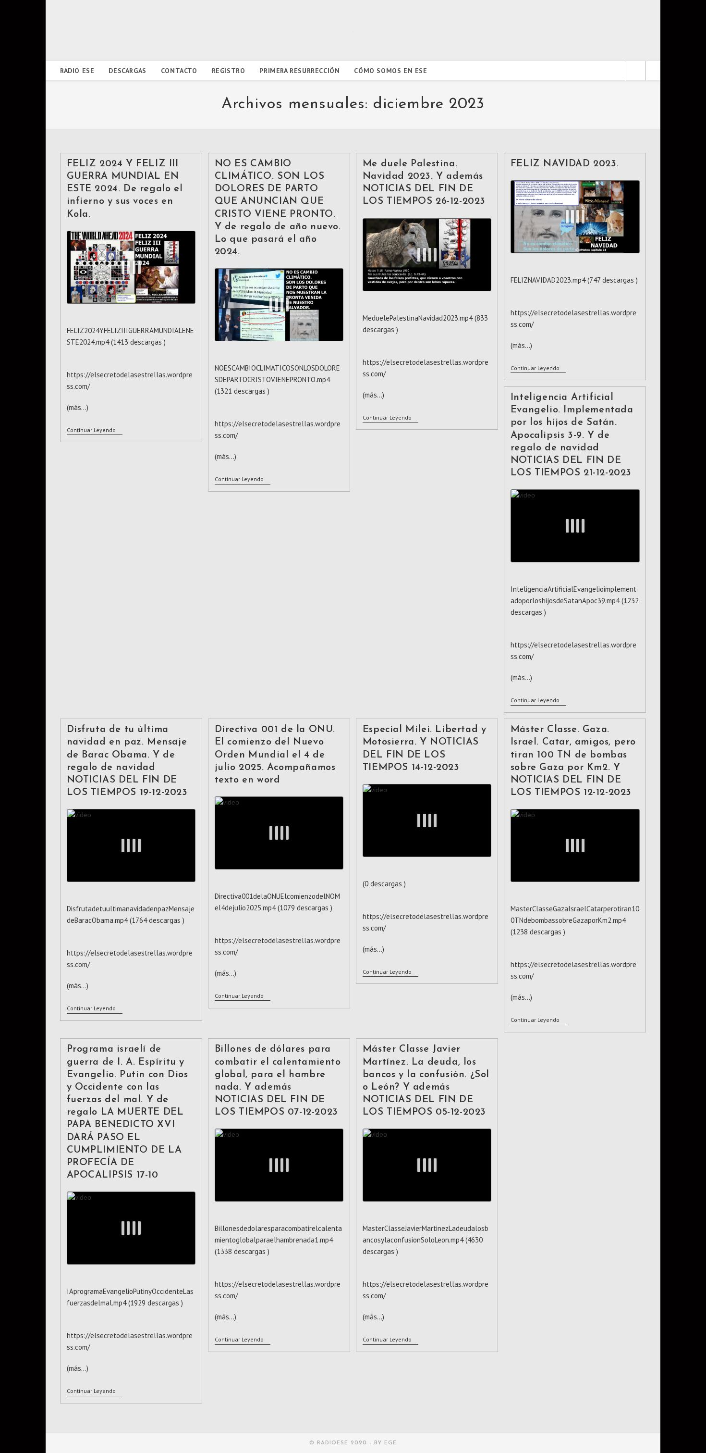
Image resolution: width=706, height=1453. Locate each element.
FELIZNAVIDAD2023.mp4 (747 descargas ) (574, 280)
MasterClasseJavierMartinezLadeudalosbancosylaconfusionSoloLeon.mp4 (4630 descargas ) (425, 1240)
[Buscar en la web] (636, 71)
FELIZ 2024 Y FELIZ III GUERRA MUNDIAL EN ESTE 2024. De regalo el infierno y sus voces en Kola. (125, 189)
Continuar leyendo (94, 431)
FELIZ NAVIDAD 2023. (565, 164)
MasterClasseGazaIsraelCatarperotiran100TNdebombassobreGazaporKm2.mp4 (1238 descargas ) (575, 920)
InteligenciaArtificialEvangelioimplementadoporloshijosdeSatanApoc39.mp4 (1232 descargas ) (575, 600)
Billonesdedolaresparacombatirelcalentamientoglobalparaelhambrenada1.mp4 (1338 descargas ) (278, 1240)
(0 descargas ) (384, 883)
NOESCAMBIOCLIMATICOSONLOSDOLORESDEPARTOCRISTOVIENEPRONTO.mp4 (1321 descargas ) (277, 379)
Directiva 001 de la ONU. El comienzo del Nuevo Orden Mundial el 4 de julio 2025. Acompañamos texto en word (275, 755)
